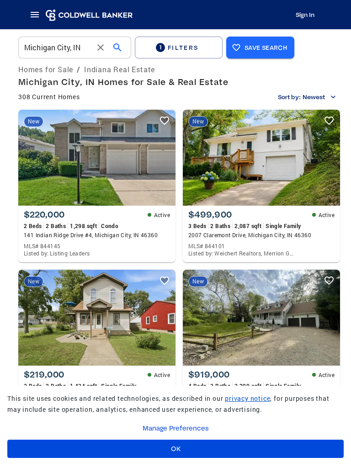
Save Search (266, 47)
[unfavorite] (165, 121)
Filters (179, 47)
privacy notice (247, 398)
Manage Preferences (176, 428)
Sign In (305, 14)
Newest (314, 97)
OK (176, 449)
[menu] (37, 14)
